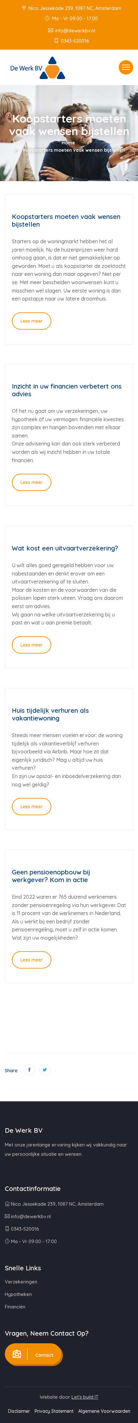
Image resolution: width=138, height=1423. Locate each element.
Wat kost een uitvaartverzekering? (65, 548)
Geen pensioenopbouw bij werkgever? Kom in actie (51, 876)
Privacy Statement (54, 1411)
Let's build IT (85, 1397)
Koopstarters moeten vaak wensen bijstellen (66, 220)
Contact (43, 1355)
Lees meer (32, 321)
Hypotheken (18, 1294)
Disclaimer (19, 1411)
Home (68, 143)
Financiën (15, 1307)
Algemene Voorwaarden (104, 1411)
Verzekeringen (21, 1282)
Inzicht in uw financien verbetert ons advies (67, 390)
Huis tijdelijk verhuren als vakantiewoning (50, 714)
